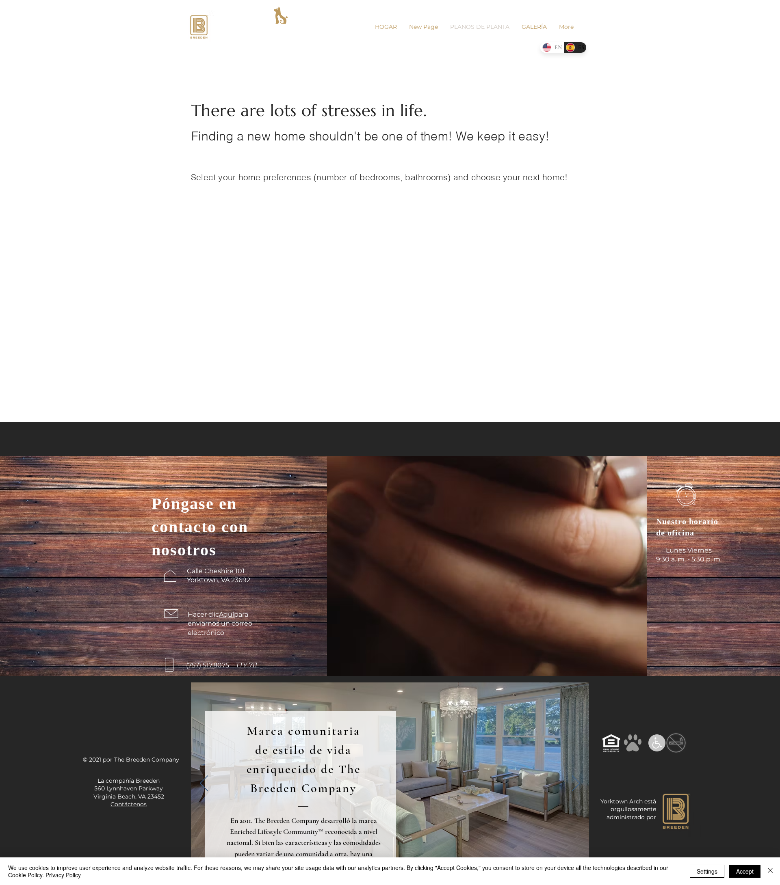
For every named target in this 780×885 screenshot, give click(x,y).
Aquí (226, 614)
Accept (745, 871)
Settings (707, 871)
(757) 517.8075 (207, 665)
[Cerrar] (770, 871)
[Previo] (204, 783)
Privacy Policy (63, 875)
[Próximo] (576, 783)
